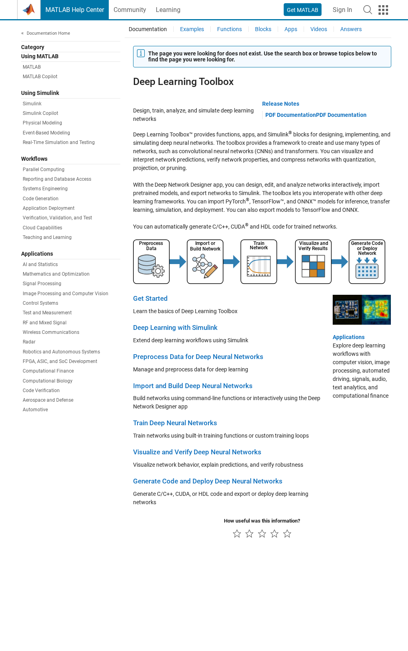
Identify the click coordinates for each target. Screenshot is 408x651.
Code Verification (41, 390)
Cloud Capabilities (42, 228)
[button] (367, 9)
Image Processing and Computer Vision (65, 293)
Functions (229, 29)
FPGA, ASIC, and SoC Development (60, 361)
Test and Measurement (47, 313)
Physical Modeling (42, 123)
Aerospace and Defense (48, 400)
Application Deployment (49, 208)
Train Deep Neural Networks (175, 423)
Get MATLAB (302, 10)
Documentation (148, 29)
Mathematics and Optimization (56, 274)
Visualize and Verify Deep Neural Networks (197, 452)
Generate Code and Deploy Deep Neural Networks (207, 481)
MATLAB (32, 67)
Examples (192, 29)
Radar (29, 342)
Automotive (35, 409)
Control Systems (40, 303)
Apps (290, 29)
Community (130, 10)
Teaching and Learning (47, 237)
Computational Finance (48, 371)
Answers (351, 29)
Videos (318, 29)
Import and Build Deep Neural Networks (193, 386)
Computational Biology (48, 381)
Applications (349, 337)
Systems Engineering (45, 188)
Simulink (32, 104)
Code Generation (41, 198)
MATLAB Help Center (74, 10)
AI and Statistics (40, 264)
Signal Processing (42, 283)
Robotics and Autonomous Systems (61, 352)
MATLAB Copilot (40, 76)
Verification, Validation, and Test (57, 218)
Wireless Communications (51, 332)
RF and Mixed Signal (45, 323)
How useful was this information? (262, 521)
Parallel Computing (44, 169)
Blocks (263, 29)
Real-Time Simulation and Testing (59, 142)
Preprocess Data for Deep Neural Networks (198, 357)
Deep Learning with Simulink (175, 327)
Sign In (342, 10)
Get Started (150, 298)
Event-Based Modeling (46, 133)
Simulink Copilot (40, 113)
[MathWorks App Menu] (383, 10)
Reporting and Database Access (57, 179)
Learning (168, 10)
